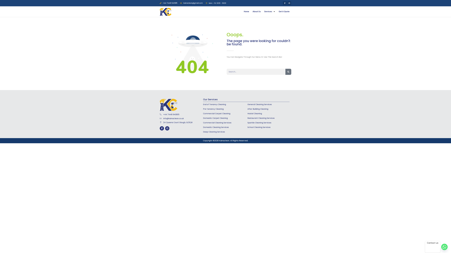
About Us (257, 11)
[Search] (288, 72)
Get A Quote (284, 11)
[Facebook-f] (162, 128)
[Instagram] (167, 128)
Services (268, 11)
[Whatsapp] (444, 247)
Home (246, 11)
